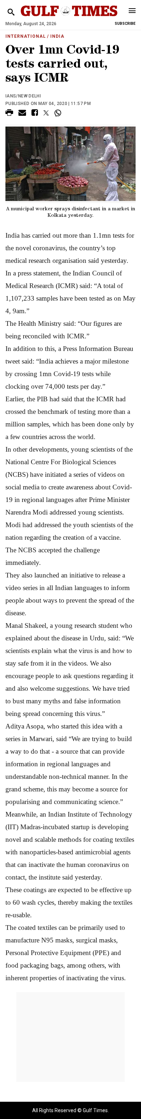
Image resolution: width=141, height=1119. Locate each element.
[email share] (22, 113)
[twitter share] (46, 113)
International (25, 36)
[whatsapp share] (58, 113)
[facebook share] (34, 113)
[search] (11, 12)
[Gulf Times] (69, 17)
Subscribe (125, 24)
